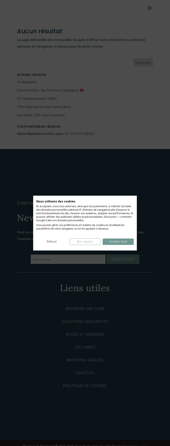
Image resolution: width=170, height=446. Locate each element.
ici (118, 217)
